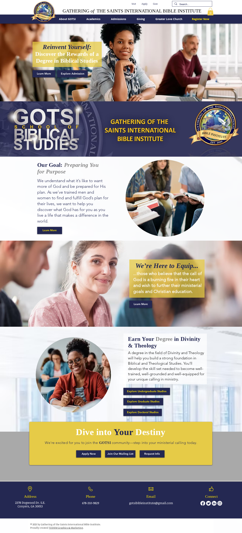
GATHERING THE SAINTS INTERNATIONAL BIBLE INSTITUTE (132, 10)
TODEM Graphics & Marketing (66, 527)
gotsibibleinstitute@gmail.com (151, 503)
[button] (133, 4)
